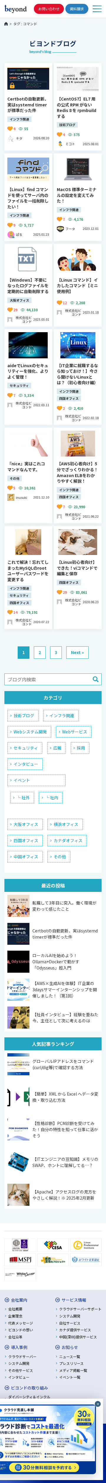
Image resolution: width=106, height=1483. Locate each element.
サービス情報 (74, 1300)
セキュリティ (26, 748)
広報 (57, 748)
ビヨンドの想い (20, 1329)
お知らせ (70, 1347)
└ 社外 (23, 797)
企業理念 (15, 1315)
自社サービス (69, 1322)
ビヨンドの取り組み (29, 1387)
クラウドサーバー (22, 1356)
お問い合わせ (48, 8)
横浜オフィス (66, 824)
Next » (77, 652)
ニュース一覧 (69, 1356)
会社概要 (15, 1308)
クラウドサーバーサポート (80, 1308)
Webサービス (74, 732)
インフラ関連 (61, 715)
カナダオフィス (68, 840)
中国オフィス (26, 857)
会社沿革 (15, 1336)
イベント (22, 780)
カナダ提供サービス (75, 1329)
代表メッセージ (20, 1322)
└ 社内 (51, 797)
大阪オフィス (26, 824)
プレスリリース (71, 1363)
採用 (81, 748)
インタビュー (26, 764)
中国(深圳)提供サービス (78, 1336)
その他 (60, 857)
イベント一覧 (69, 1377)
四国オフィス (26, 840)
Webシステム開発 (30, 732)
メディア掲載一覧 (73, 1370)
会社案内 (19, 1300)
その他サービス (20, 1370)
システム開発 (69, 1315)
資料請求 (77, 8)
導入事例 (19, 1347)
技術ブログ (24, 715)
